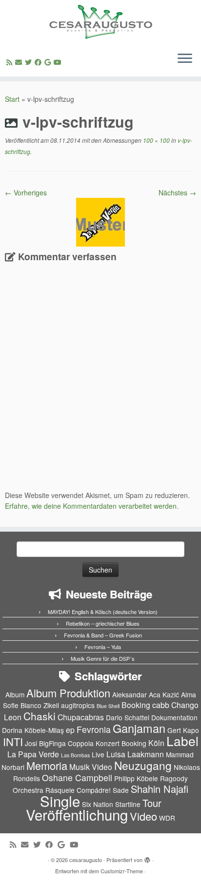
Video (143, 816)
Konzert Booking (121, 743)
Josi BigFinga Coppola (59, 743)
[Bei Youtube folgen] (59, 62)
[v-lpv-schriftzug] (100, 221)
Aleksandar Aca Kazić (145, 694)
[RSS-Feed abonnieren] (10, 62)
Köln (156, 743)
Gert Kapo (183, 730)
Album (14, 694)
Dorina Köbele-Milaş (33, 730)
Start (12, 99)
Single (60, 800)
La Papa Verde (33, 754)
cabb (160, 704)
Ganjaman (139, 728)
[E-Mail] (20, 62)
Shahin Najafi (159, 789)
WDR (167, 818)
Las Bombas (75, 755)
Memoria (46, 765)
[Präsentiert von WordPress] (147, 857)
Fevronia (94, 729)
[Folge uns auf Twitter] (30, 62)
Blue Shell (108, 706)
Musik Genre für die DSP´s (103, 658)
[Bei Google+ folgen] (49, 62)
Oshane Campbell (77, 777)
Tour (151, 803)
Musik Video (90, 766)
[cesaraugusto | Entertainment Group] (100, 22)
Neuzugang (143, 765)
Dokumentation (174, 717)
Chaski (39, 716)
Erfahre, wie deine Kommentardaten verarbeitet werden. (92, 506)
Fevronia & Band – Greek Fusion (103, 635)
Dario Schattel (127, 717)
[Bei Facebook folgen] (39, 62)
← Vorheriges (26, 192)
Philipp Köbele (136, 778)
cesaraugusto (85, 860)
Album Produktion (68, 692)
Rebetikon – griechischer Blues (103, 623)
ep (70, 729)
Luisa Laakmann (135, 754)
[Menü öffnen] (185, 59)
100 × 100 (155, 140)
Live (98, 754)
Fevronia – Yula (102, 647)
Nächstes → (177, 192)
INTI (13, 741)
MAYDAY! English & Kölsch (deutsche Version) (103, 611)
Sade (121, 790)
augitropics (78, 705)
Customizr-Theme (121, 871)
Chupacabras (81, 717)
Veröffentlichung (77, 814)
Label (182, 740)
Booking (135, 704)
